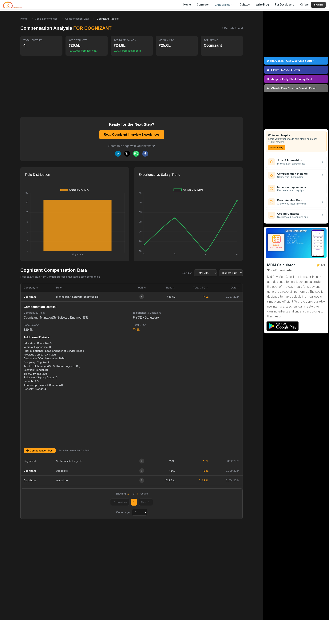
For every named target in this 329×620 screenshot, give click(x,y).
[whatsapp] (136, 154)
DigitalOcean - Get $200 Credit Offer (290, 60)
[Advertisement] (131, 83)
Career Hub (223, 4)
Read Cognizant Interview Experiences (132, 134)
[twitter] (127, 154)
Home (24, 18)
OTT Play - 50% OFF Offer (283, 69)
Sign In (318, 4)
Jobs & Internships (46, 18)
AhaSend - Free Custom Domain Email (291, 88)
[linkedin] (118, 154)
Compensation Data (77, 18)
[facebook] (145, 154)
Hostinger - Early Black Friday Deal (289, 79)
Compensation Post (41, 450)
